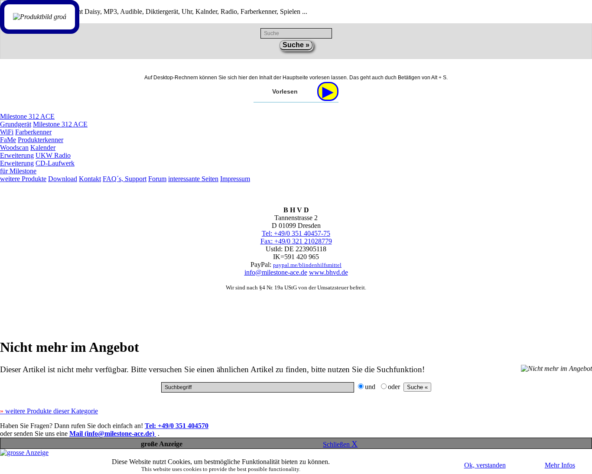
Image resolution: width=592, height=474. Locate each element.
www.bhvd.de (328, 272)
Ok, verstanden (485, 465)
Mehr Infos (560, 465)
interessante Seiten (193, 178)
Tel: (176, 425)
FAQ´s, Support (124, 178)
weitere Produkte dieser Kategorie (49, 411)
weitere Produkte (23, 178)
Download (62, 178)
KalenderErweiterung (27, 151)
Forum (157, 178)
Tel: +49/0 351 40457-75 (296, 233)
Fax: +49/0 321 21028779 (296, 241)
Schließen (340, 444)
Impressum (235, 178)
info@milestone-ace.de (275, 272)
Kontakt (90, 178)
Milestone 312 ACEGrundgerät (27, 120)
